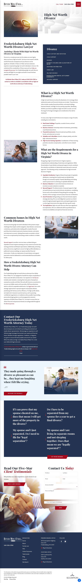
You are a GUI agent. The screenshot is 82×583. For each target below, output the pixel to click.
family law (35, 277)
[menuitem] (31, 541)
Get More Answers (57, 456)
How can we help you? (49, 490)
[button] (79, 580)
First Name (47, 472)
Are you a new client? (49, 484)
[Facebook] (61, 541)
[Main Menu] (78, 4)
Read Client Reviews (14, 484)
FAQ (23, 548)
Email (64, 478)
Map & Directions (47, 548)
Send (60, 507)
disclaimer (60, 502)
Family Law (25, 546)
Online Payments (27, 551)
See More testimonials (15, 393)
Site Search (25, 562)
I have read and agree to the (54, 502)
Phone (46, 478)
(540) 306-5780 (31, 79)
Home (24, 541)
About (24, 543)
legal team (31, 286)
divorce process (10, 303)
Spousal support (8, 242)
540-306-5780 (69, 4)
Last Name (65, 472)
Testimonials (25, 554)
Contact (24, 559)
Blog (23, 556)
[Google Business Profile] (65, 541)
